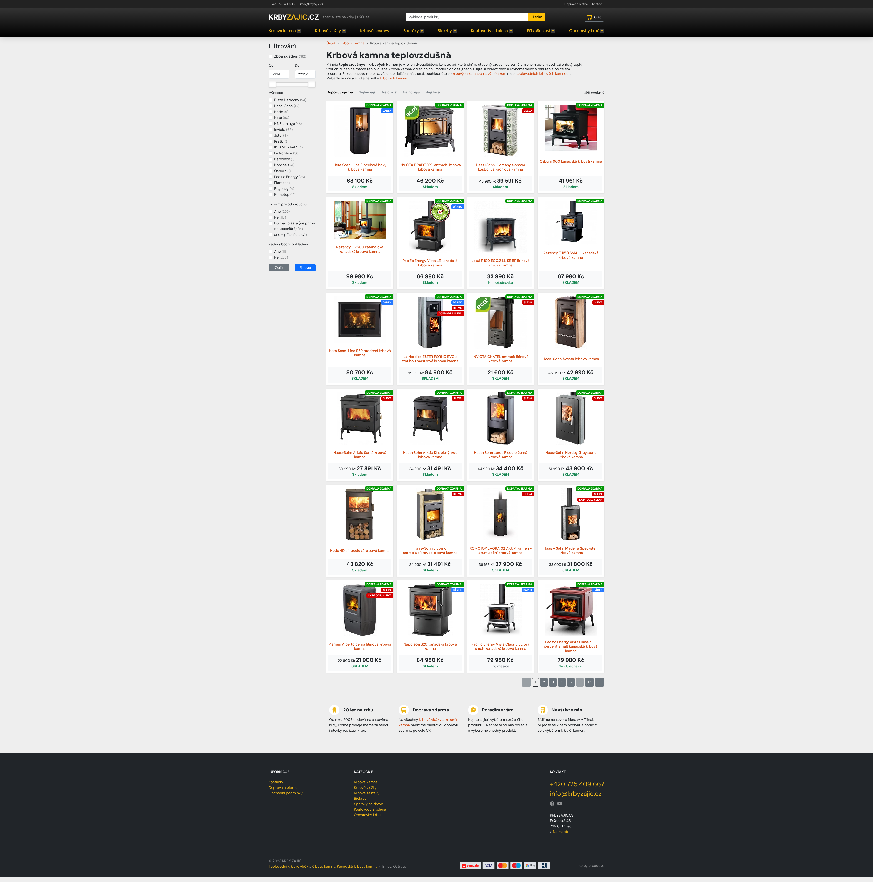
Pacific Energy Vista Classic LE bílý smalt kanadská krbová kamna (500, 646)
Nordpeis (284, 165)
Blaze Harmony (290, 100)
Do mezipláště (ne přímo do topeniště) (294, 226)
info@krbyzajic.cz (311, 4)
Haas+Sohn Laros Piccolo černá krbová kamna (500, 454)
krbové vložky (430, 719)
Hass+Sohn (286, 105)
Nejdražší (389, 92)
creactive (596, 865)
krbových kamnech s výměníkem (479, 73)
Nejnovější (411, 92)
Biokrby (445, 30)
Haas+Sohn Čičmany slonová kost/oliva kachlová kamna (500, 167)
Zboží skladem (290, 56)
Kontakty (276, 782)
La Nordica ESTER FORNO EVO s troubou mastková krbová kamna (430, 358)
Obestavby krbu (367, 814)
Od (271, 65)
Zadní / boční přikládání (288, 244)
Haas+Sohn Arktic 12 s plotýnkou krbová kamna (430, 454)
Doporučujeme (339, 92)
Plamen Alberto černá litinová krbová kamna (360, 646)
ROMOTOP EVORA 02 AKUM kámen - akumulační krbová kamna (500, 550)
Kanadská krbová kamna (357, 866)
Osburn (282, 170)
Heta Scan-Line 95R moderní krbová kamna (360, 353)
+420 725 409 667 (283, 4)
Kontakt (597, 4)
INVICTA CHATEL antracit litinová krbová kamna (501, 358)
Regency (284, 188)
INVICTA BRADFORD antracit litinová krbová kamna (430, 167)
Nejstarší (432, 92)
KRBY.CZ (294, 17)
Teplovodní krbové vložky (289, 866)
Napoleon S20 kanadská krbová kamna (430, 646)
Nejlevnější (367, 92)
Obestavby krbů (584, 30)
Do (297, 65)
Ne (280, 217)
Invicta (283, 129)
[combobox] (467, 17)
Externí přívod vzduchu (288, 204)
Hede (281, 111)
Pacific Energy (289, 176)
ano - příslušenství (291, 234)
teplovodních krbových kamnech (543, 73)
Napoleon (284, 159)
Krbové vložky (328, 30)
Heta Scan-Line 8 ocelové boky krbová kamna (359, 167)
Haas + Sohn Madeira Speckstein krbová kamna (571, 550)
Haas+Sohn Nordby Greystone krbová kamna (570, 454)
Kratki (281, 141)
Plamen (282, 182)
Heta (281, 117)
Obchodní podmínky (286, 793)
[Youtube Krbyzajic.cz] (559, 804)
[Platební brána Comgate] (505, 865)
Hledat (536, 17)
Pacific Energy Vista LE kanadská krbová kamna (430, 263)
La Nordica (286, 153)
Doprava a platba (576, 4)
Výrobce (276, 92)
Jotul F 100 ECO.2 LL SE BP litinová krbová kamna (501, 263)
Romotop (284, 194)
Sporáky (411, 30)
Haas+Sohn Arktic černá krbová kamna (359, 454)
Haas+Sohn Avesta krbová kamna (571, 359)
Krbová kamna (282, 30)
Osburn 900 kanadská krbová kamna (571, 161)
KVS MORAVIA (288, 147)
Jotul (281, 135)
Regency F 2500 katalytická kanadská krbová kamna (359, 249)
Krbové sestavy (374, 30)
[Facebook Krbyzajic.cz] (552, 804)
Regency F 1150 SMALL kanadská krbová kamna (570, 255)
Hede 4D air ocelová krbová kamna (359, 550)
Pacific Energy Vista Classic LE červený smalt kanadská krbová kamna (571, 646)
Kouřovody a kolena (489, 30)
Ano (282, 211)
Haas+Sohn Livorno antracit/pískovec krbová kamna (430, 550)
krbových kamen (393, 78)
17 (589, 682)
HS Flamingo (288, 123)
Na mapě (560, 831)
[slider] (272, 84)
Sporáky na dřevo (368, 804)
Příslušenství (538, 30)
